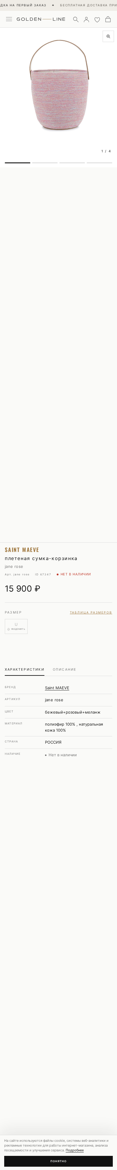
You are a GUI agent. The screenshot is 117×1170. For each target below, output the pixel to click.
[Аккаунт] (86, 19)
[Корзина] (108, 19)
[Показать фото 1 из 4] (17, 162)
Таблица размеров (91, 612)
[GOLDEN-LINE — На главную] (41, 18)
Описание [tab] (65, 669)
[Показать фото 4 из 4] (99, 162)
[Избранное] (97, 19)
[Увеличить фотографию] (108, 36)
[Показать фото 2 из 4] (45, 162)
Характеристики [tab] (24, 669)
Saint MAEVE (57, 687)
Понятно (58, 1161)
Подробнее (75, 1150)
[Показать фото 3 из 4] (72, 162)
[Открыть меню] (9, 19)
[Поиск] (75, 19)
